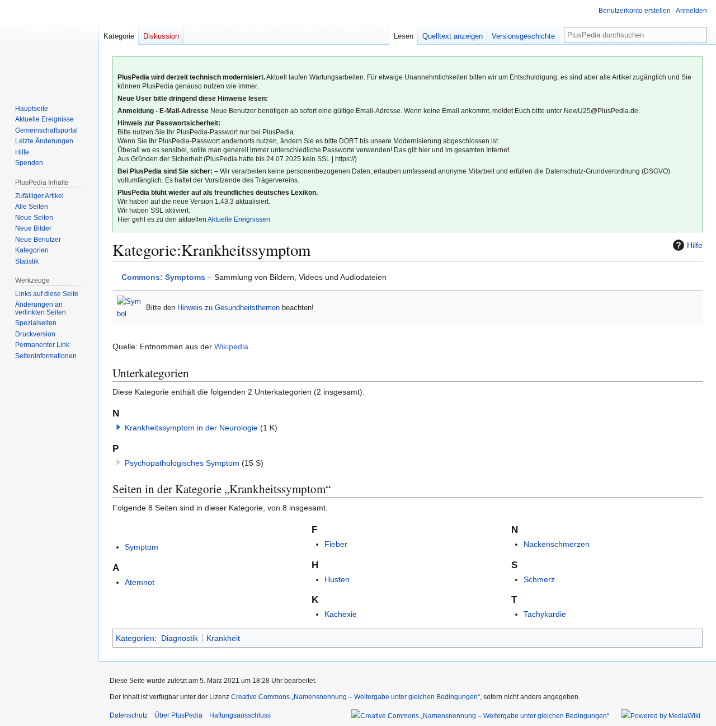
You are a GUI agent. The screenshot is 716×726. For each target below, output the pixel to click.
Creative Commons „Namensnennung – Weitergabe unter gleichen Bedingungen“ (355, 697)
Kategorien (135, 638)
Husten (337, 579)
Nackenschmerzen (557, 544)
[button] (119, 427)
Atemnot (139, 582)
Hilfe (695, 245)
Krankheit (223, 638)
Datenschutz (129, 715)
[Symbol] (129, 307)
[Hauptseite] (49, 45)
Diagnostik (179, 638)
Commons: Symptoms (163, 277)
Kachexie (340, 614)
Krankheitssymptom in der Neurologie (191, 427)
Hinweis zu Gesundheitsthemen (228, 307)
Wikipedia (231, 346)
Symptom (141, 546)
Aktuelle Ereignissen (239, 219)
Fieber (335, 544)
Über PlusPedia (178, 715)
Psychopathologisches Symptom (182, 462)
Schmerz (539, 579)
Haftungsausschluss (240, 715)
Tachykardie (545, 614)
